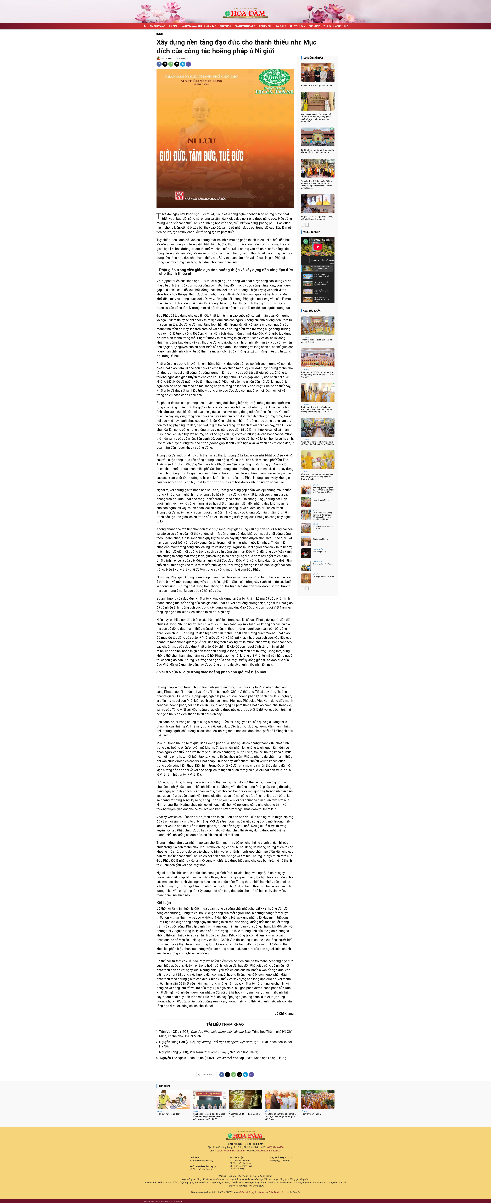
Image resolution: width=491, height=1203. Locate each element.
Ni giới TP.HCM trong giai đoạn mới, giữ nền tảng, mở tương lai (317, 218)
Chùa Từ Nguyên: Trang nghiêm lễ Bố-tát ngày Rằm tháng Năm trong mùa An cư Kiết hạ (322, 516)
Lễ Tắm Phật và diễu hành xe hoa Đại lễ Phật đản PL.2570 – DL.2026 (317, 151)
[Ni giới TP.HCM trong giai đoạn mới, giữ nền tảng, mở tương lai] (317, 203)
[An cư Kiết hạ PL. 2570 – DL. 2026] (306, 528)
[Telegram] (182, 64)
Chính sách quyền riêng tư (252, 1192)
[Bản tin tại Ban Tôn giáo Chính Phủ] (317, 72)
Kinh (230, 1111)
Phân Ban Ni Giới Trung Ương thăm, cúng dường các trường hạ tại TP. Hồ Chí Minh (317, 374)
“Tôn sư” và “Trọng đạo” (168, 1114)
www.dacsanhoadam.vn (268, 1150)
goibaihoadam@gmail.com (231, 1150)
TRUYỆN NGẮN (318, 549)
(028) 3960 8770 (275, 1147)
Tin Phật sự (305, 337)
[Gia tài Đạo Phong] (306, 541)
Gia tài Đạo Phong (320, 539)
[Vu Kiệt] (159, 58)
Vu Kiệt (170, 58)
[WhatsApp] (170, 64)
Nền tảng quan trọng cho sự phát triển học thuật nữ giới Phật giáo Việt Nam (323, 490)
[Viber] (188, 64)
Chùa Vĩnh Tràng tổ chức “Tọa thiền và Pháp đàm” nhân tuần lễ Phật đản (317, 443)
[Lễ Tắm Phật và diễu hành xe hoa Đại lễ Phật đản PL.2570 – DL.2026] (317, 137)
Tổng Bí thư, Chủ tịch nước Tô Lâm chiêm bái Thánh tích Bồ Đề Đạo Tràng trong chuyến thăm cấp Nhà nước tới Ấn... (316, 184)
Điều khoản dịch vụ (278, 1192)
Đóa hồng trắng (319, 552)
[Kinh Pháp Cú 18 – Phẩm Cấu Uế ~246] (245, 1099)
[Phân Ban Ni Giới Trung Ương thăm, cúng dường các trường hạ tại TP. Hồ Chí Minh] (317, 357)
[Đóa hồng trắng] (306, 553)
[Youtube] (326, 8)
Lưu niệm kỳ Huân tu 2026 (323, 577)
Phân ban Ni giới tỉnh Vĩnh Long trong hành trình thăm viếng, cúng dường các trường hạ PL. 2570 (316, 409)
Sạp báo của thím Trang (323, 564)
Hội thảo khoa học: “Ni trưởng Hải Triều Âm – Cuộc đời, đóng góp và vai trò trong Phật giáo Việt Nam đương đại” (316, 117)
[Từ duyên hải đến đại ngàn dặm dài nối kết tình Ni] (317, 325)
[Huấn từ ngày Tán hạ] (306, 502)
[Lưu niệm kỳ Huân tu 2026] (306, 578)
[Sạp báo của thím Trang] (306, 566)
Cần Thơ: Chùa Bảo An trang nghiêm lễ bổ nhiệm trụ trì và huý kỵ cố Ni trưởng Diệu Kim (317, 476)
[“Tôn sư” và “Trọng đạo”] (173, 1099)
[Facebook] (313, 8)
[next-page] (307, 225)
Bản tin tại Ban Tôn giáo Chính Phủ (316, 85)
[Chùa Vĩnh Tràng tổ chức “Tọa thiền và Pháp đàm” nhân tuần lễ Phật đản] (317, 427)
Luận (159, 34)
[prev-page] (302, 225)
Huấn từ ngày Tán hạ (321, 500)
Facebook (319, 8)
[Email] (176, 64)
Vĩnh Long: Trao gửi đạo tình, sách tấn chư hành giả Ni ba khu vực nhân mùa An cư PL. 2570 (209, 1116)
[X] (165, 64)
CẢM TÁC (160, 1111)
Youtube (331, 8)
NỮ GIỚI (316, 485)
